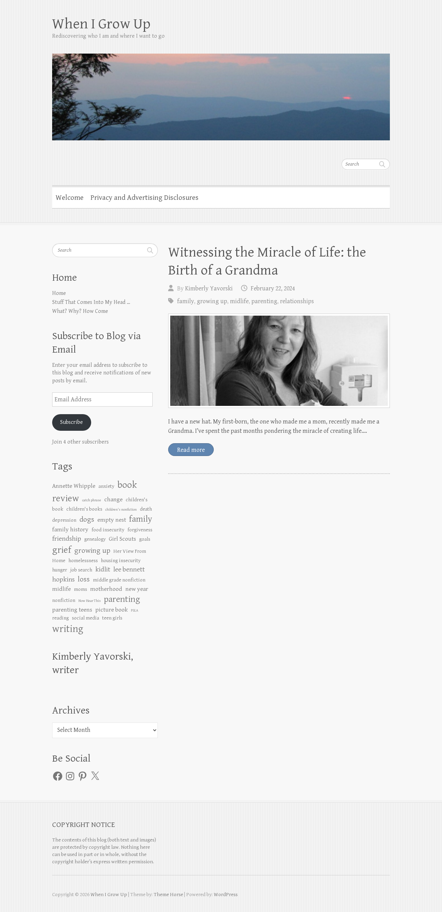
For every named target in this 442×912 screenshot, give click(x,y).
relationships (297, 301)
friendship (66, 539)
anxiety (106, 486)
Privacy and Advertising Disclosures (144, 198)
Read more (191, 450)
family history (70, 529)
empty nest (111, 520)
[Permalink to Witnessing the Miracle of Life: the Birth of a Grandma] (279, 361)
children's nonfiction (121, 510)
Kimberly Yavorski (209, 288)
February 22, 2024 (273, 288)
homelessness (83, 561)
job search (81, 570)
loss (84, 579)
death (146, 509)
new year (136, 589)
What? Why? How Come (80, 311)
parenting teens (72, 609)
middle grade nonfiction (119, 580)
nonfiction (63, 600)
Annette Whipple (73, 486)
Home (59, 293)
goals (144, 539)
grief (61, 550)
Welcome (70, 198)
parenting (264, 301)
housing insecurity (121, 561)
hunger (59, 570)
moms (80, 589)
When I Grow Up (101, 24)
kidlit (102, 570)
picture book (111, 609)
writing (67, 629)
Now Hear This (89, 601)
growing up (212, 301)
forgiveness (139, 530)
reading (60, 618)
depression (64, 520)
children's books (84, 509)
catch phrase (91, 500)
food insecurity (108, 530)
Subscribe (71, 422)
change (113, 499)
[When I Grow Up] (221, 92)
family (185, 301)
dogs (86, 519)
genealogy (95, 539)
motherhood (106, 589)
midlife (239, 301)
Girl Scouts (122, 539)
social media (85, 618)
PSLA (134, 610)
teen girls (112, 618)
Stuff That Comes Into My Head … (91, 302)
